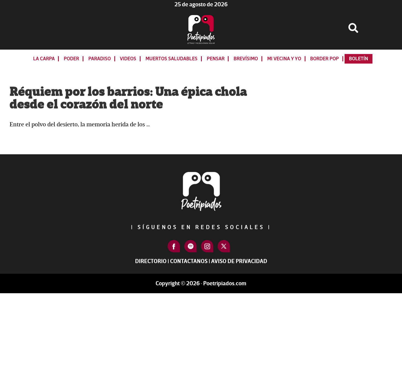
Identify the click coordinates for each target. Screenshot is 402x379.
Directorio (151, 261)
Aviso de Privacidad (239, 261)
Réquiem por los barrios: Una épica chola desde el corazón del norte (128, 98)
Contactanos (189, 261)
